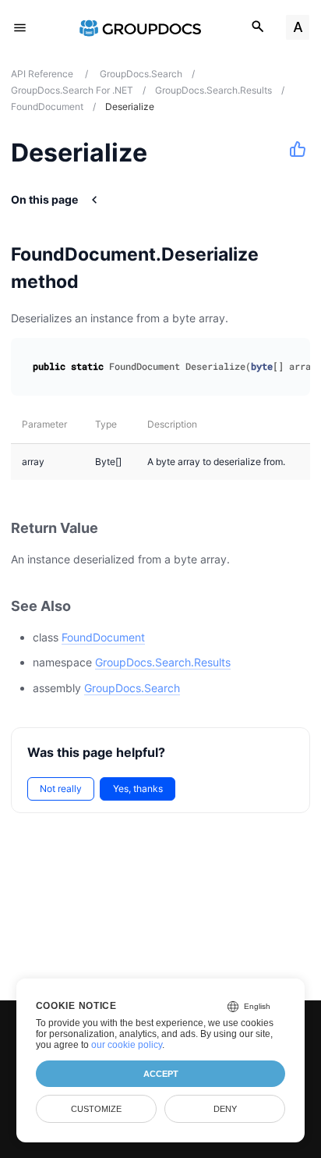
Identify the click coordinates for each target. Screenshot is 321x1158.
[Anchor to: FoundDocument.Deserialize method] (295, 267)
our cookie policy (126, 1044)
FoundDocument (103, 637)
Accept (160, 1073)
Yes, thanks (138, 788)
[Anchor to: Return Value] (115, 528)
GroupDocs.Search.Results (163, 662)
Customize (96, 1109)
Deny (225, 1109)
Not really (61, 788)
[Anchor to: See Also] (88, 606)
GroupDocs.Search (132, 687)
